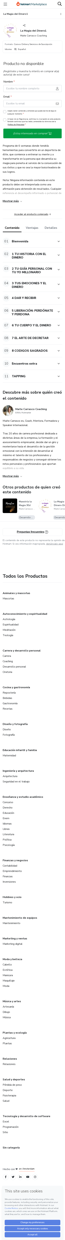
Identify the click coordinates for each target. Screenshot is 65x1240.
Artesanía (8, 1007)
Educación (8, 813)
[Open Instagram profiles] (35, 1177)
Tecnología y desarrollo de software (26, 1116)
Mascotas (8, 598)
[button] (29, 241)
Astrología (9, 619)
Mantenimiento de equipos (20, 918)
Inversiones (9, 882)
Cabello (7, 964)
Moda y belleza (12, 959)
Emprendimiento (12, 871)
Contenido (12, 228)
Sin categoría (11, 1147)
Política (7, 840)
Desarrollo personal (14, 667)
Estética (7, 970)
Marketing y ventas (15, 938)
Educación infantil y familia (20, 750)
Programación (10, 1127)
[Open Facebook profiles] (5, 1177)
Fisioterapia (9, 1095)
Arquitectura (10, 776)
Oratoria (7, 672)
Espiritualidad (10, 624)
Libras (6, 829)
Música (7, 1017)
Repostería (9, 693)
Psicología (9, 845)
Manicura (8, 975)
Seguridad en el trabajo (16, 781)
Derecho (7, 807)
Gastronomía (10, 703)
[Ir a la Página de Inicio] (31, 4)
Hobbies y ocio (12, 897)
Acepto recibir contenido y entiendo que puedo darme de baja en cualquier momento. (31, 112)
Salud (6, 1101)
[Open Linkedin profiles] (20, 1177)
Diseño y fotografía (15, 724)
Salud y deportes (14, 1079)
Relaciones (10, 1059)
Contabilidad (10, 866)
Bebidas (7, 698)
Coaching (8, 661)
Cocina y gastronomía (16, 687)
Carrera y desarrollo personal (22, 650)
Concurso (8, 802)
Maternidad (9, 755)
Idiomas (7, 823)
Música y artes (12, 1001)
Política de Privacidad (16, 124)
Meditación (9, 630)
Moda (6, 986)
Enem (6, 818)
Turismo (7, 902)
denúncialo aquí (54, 543)
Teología (8, 635)
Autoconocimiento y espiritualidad (25, 614)
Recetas (7, 709)
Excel (6, 1121)
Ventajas (32, 228)
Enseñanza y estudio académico (23, 797)
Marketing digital (12, 944)
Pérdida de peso (12, 1085)
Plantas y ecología (15, 1033)
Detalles (51, 228)
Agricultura (9, 1038)
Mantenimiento (11, 923)
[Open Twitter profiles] (13, 1177)
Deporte (8, 1090)
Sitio (5, 1132)
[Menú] (5, 4)
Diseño (7, 729)
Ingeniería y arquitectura (18, 771)
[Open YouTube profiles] (27, 1177)
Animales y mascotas (16, 593)
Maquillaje (9, 980)
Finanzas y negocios (15, 860)
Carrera (7, 656)
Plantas (7, 1043)
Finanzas (8, 876)
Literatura (8, 834)
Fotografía (9, 735)
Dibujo (6, 1012)
